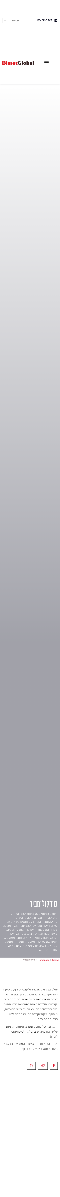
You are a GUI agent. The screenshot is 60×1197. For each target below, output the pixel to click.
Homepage (44, 960)
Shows (55, 960)
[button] (46, 62)
